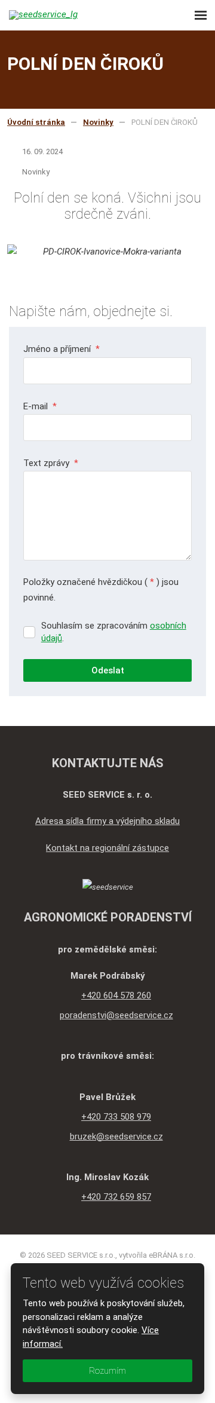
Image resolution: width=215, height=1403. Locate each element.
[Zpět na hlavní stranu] (62, 15)
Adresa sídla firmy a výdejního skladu (107, 821)
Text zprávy (50, 463)
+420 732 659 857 (116, 1196)
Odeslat (107, 670)
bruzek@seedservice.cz (116, 1136)
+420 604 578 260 (116, 995)
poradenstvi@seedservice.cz (116, 1015)
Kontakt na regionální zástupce (107, 848)
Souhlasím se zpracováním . (113, 632)
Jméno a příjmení (61, 349)
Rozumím (107, 1370)
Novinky (36, 171)
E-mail (40, 406)
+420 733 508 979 (116, 1116)
